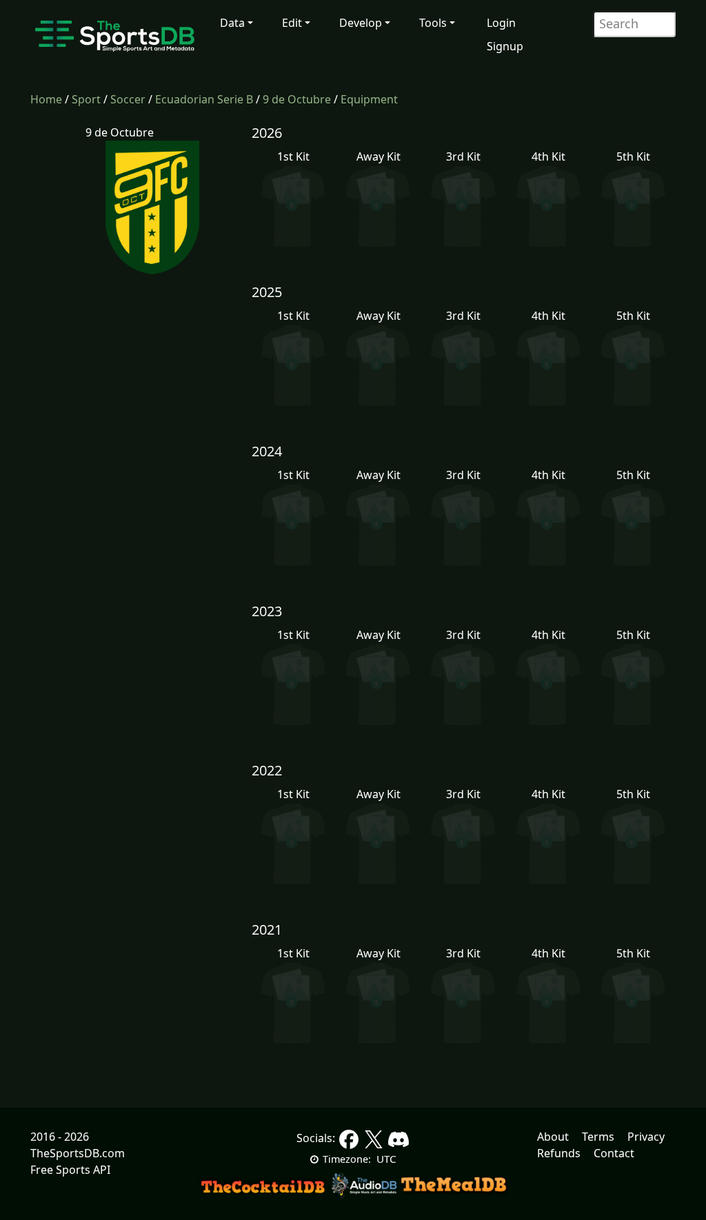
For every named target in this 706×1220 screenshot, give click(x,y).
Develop (360, 22)
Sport (86, 99)
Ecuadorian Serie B (204, 99)
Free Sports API (70, 1169)
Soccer (127, 99)
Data (232, 22)
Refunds (559, 1153)
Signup (505, 46)
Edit (292, 22)
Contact (614, 1153)
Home (46, 99)
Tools (433, 22)
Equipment (369, 99)
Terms (598, 1136)
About (553, 1136)
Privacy (646, 1136)
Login (501, 22)
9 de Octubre (297, 99)
